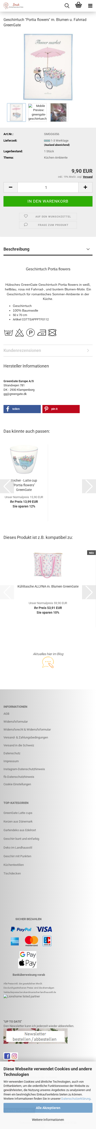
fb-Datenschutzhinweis (18, 777)
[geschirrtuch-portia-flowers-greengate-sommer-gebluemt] (48, 66)
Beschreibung (16, 249)
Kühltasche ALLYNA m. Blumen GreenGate (48, 586)
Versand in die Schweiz (18, 745)
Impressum (11, 761)
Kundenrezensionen (22, 350)
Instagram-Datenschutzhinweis (24, 769)
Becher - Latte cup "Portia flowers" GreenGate (24, 485)
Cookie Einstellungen (17, 784)
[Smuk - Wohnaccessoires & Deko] (11, 6)
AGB (6, 713)
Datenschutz (11, 753)
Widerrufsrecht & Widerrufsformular (27, 729)
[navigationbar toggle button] (90, 6)
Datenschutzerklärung (75, 1098)
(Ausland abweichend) (57, 144)
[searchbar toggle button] (67, 6)
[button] (10, 187)
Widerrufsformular (15, 721)
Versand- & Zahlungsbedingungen (25, 737)
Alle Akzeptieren (48, 1108)
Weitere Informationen (48, 1120)
